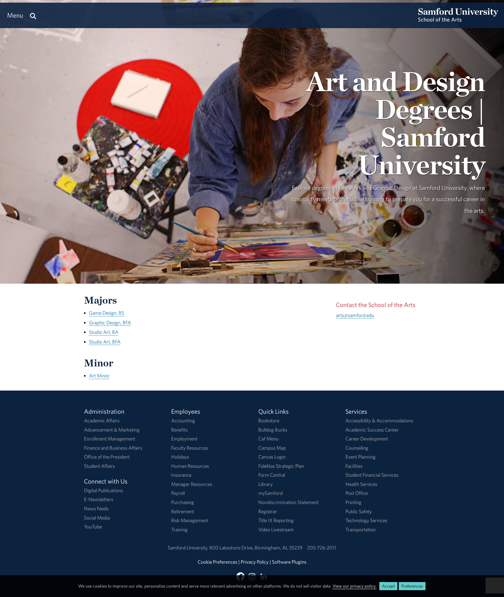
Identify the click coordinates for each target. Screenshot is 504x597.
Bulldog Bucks (272, 430)
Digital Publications (103, 490)
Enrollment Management (109, 438)
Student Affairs (99, 466)
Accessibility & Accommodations (379, 420)
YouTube (93, 526)
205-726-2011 (321, 547)
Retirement (182, 511)
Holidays (180, 457)
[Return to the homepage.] (458, 20)
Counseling (356, 448)
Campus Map (272, 448)
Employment (184, 438)
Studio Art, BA (103, 332)
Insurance (181, 475)
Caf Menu (268, 438)
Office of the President (107, 457)
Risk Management (189, 520)
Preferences (412, 586)
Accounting (183, 420)
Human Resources (190, 466)
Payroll (178, 493)
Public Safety (358, 511)
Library (265, 484)
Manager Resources (191, 484)
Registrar (267, 511)
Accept (388, 586)
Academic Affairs (101, 420)
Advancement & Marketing (112, 430)
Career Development (366, 438)
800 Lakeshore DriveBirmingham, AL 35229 (255, 547)
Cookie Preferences (217, 562)
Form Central (271, 475)
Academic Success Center (372, 430)
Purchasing (182, 502)
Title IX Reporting (276, 520)
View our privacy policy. (354, 586)
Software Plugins (289, 562)
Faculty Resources (189, 448)
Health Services (361, 484)
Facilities (354, 466)
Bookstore (268, 420)
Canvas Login (272, 457)
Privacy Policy (255, 562)
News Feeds (96, 508)
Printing (353, 502)
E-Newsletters (98, 499)
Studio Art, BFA (104, 342)
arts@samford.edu (355, 315)
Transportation (360, 529)
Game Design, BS (106, 313)
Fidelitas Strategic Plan (281, 466)
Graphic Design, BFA (110, 322)
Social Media (97, 518)
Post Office (356, 493)
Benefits (179, 430)
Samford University (188, 547)
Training (179, 529)
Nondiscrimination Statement (288, 502)
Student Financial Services (371, 475)
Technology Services (366, 520)
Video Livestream (276, 529)
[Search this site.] (33, 15)
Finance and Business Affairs (113, 448)
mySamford (270, 493)
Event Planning (360, 457)
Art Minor (99, 375)
